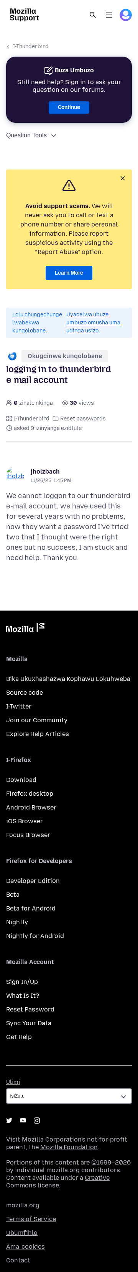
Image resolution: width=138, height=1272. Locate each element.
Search (93, 15)
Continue (69, 107)
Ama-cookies (25, 1246)
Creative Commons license (58, 1181)
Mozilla (25, 629)
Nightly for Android (35, 936)
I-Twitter (18, 706)
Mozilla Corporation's (53, 1139)
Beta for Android (31, 908)
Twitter (9, 1120)
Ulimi (13, 1082)
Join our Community (36, 720)
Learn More (69, 273)
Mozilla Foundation (69, 1147)
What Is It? (22, 995)
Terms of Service (31, 1219)
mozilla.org (22, 1205)
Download (21, 779)
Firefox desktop (29, 793)
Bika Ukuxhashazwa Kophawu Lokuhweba (68, 678)
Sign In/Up (22, 981)
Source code (24, 692)
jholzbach (45, 471)
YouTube (23, 1120)
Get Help (19, 1037)
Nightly (17, 922)
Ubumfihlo (22, 1232)
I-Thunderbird (31, 46)
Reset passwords (83, 418)
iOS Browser (24, 821)
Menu (109, 15)
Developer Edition (33, 880)
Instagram (37, 1120)
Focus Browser (28, 835)
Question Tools (26, 135)
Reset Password (30, 1009)
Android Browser (31, 807)
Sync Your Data (28, 1023)
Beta (13, 894)
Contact (18, 1260)
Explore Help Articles (37, 734)
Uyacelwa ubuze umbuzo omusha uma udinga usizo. (93, 322)
